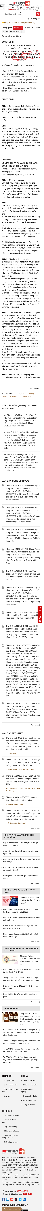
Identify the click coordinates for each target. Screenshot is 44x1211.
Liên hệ (7, 1096)
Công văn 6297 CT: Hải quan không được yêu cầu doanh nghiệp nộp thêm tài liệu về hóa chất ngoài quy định (30, 1019)
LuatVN (36, 388)
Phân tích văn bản (30, 1085)
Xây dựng (9, 804)
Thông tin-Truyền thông (26, 769)
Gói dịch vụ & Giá (20, 7)
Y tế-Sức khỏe (11, 753)
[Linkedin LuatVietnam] (24, 1199)
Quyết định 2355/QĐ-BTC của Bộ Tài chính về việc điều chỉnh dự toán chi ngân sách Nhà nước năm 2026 (22, 615)
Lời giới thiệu (9, 1080)
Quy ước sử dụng (10, 1126)
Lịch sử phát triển (10, 1085)
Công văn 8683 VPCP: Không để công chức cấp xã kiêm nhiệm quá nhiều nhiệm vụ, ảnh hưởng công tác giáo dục (21, 1032)
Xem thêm (35, 725)
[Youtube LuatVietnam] (11, 1199)
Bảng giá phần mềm (11, 1115)
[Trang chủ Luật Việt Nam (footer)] (21, 1151)
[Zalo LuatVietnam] (7, 1199)
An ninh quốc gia (23, 788)
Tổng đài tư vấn (29, 1105)
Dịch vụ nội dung (29, 1100)
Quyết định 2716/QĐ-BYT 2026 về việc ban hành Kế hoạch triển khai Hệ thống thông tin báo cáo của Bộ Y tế (23, 762)
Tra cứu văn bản (29, 1080)
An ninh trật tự (11, 788)
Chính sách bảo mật (11, 1131)
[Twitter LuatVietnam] (20, 1199)
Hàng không (18, 804)
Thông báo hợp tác (11, 1142)
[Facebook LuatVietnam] (3, 1199)
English (32, 7)
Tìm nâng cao (34, 19)
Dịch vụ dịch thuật (30, 1096)
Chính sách (22, 823)
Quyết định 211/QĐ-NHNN (20, 396)
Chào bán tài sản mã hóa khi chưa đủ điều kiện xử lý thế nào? (30, 900)
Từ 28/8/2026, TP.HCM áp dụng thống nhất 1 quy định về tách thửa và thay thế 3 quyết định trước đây (20, 1059)
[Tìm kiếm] (38, 14)
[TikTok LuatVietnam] (16, 1199)
